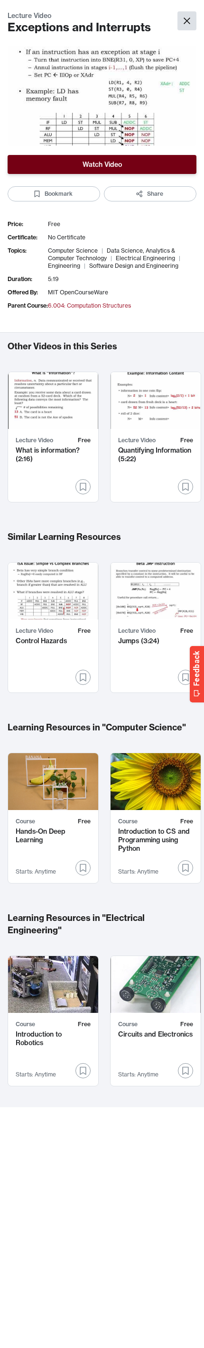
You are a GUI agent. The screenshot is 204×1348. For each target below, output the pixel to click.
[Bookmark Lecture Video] (83, 486)
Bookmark (59, 193)
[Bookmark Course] (83, 867)
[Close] (186, 20)
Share (155, 193)
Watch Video (102, 164)
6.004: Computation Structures (89, 305)
